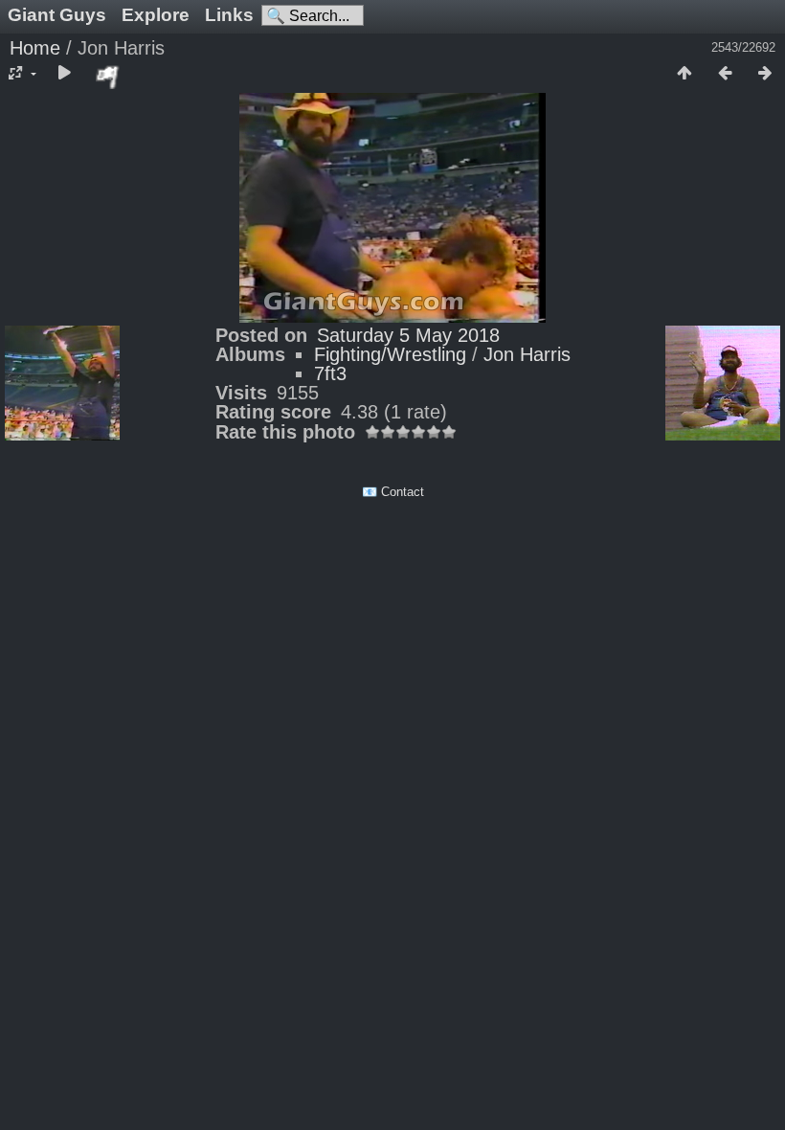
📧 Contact (393, 492)
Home (35, 47)
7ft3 (330, 373)
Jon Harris (527, 354)
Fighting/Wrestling (390, 354)
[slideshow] (64, 73)
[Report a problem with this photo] (108, 76)
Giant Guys (57, 15)
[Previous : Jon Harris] (725, 73)
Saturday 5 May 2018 (408, 335)
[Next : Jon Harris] (765, 73)
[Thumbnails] (684, 73)
